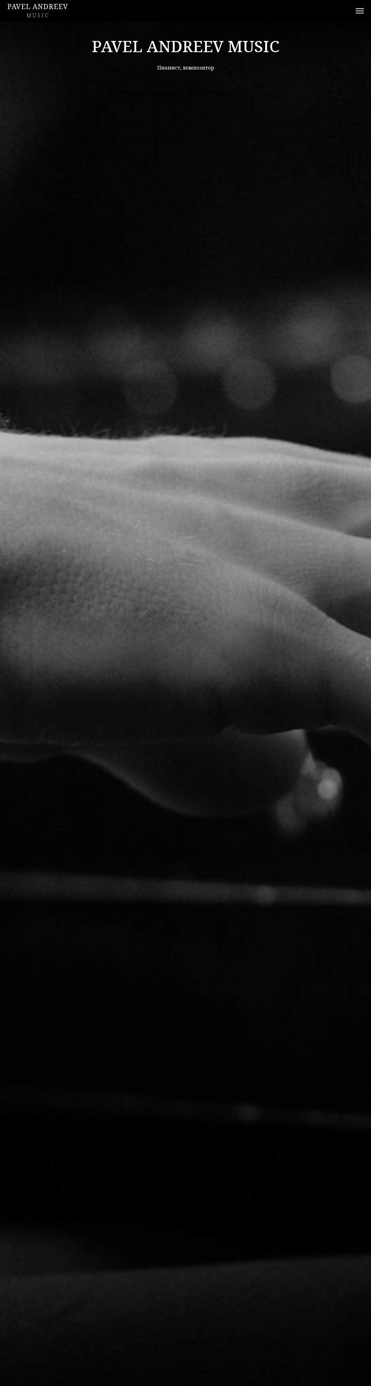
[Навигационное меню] (360, 10)
